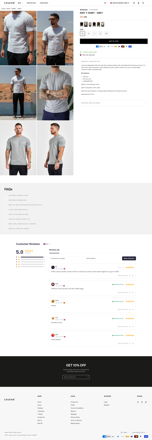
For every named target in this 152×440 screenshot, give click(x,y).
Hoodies (40, 408)
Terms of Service (76, 420)
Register (106, 405)
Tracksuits (41, 411)
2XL (107, 34)
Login (106, 402)
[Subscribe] (87, 376)
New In (40, 420)
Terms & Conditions (77, 408)
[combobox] (91, 258)
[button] (134, 3)
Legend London (8, 432)
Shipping (73, 414)
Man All (40, 423)
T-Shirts (40, 414)
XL (101, 34)
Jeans (39, 405)
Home (3, 8)
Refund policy (75, 423)
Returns (73, 411)
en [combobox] (47, 244)
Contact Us (41, 417)
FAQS (73, 405)
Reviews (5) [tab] (54, 250)
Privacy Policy (75, 417)
